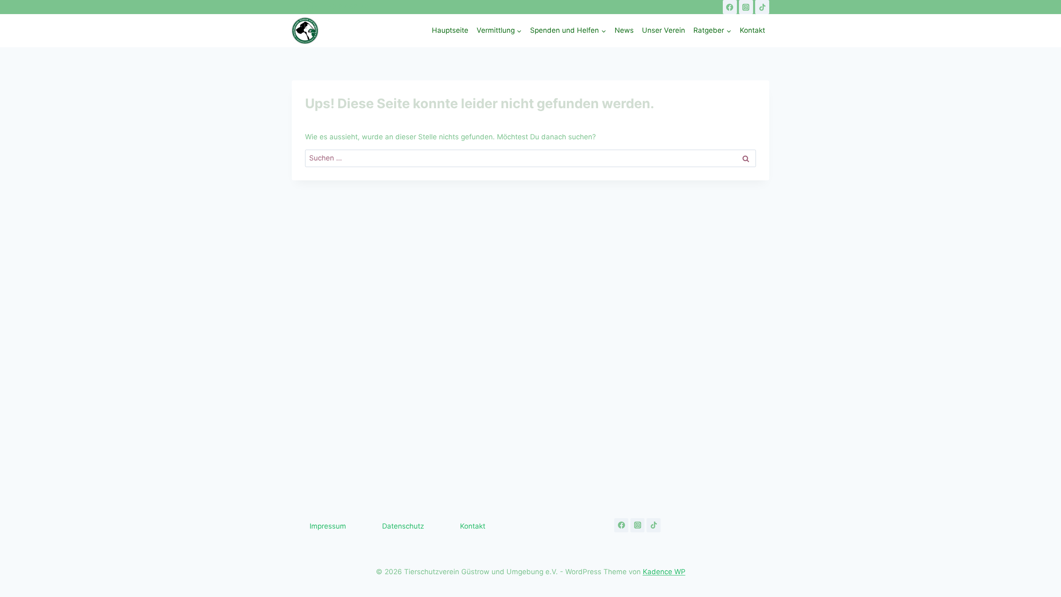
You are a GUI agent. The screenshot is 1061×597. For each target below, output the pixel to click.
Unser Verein (663, 30)
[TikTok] (762, 7)
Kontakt (752, 30)
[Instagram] (746, 7)
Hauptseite (450, 30)
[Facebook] (730, 7)
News (624, 30)
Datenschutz (403, 526)
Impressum (328, 526)
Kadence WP (664, 572)
